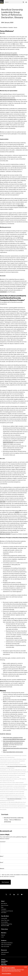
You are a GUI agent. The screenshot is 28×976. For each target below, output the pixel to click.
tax (14, 44)
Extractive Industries (5, 534)
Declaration (10, 27)
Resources (4, 950)
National (3, 935)
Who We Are (4, 903)
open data (2, 501)
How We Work (5, 916)
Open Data (4, 964)
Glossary (15, 27)
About (2, 901)
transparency (14, 54)
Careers (3, 959)
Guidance (3, 940)
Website (2, 868)
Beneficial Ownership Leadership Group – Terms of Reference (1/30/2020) (13, 820)
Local (2, 937)
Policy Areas (4, 929)
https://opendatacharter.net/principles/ (13, 752)
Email (2, 862)
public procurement (8, 442)
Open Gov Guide (5, 946)
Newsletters (4, 961)
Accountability (4, 922)
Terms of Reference (4, 27)
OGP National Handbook (6, 943)
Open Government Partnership (8, 99)
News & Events (4, 905)
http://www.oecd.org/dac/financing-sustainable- (17, 766)
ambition (17, 512)
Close (25, 967)
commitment (3, 292)
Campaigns (3, 909)
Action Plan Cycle (5, 920)
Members (3, 933)
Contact (3, 962)
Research (3, 954)
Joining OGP (4, 918)
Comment (3, 841)
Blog (2, 907)
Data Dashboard (5, 952)
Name (2, 856)
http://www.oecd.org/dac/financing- (14, 798)
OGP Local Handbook (6, 944)
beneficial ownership (5, 54)
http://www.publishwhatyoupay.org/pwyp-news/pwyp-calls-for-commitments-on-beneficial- (14, 742)
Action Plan (21, 205)
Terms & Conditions (6, 973)
